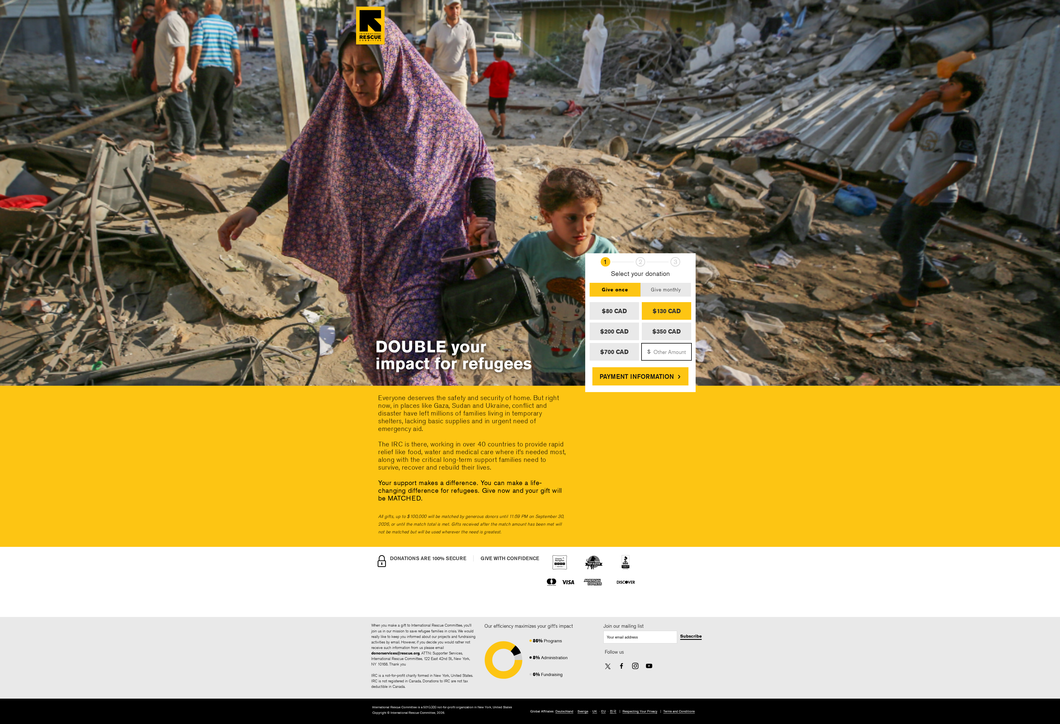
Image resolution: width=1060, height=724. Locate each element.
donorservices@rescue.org (395, 653)
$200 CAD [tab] (614, 331)
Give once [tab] (615, 289)
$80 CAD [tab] (614, 311)
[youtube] (649, 666)
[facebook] (621, 666)
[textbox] (640, 637)
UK (594, 711)
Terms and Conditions (679, 711)
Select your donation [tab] (640, 273)
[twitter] (608, 667)
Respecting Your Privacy (639, 711)
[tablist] (640, 290)
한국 (613, 711)
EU (603, 711)
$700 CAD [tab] (614, 352)
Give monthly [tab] (666, 289)
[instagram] (635, 666)
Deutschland (564, 711)
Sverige (582, 711)
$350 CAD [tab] (666, 331)
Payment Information (637, 376)
